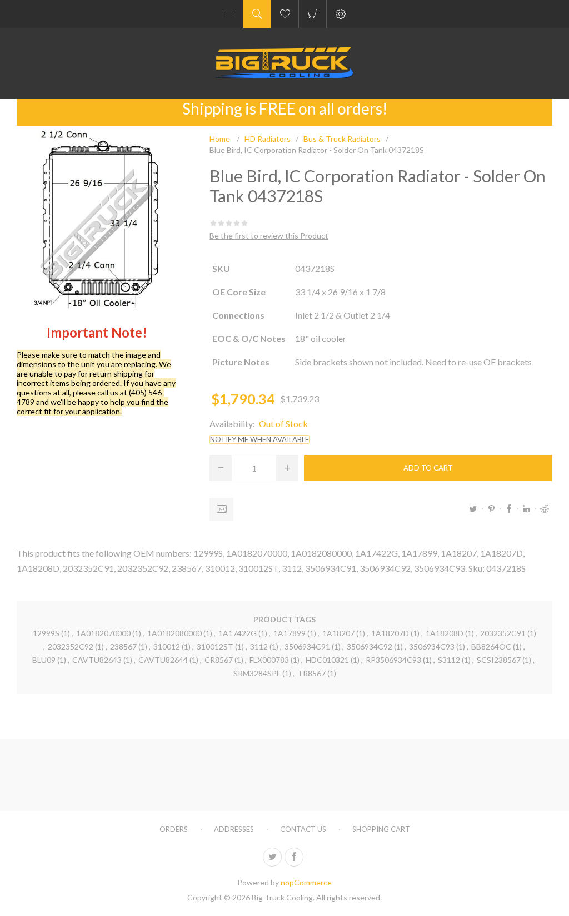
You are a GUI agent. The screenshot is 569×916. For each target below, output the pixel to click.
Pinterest (491, 509)
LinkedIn (526, 509)
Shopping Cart (312, 14)
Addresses (234, 829)
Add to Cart (428, 467)
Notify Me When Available (259, 439)
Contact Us (303, 829)
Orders (173, 829)
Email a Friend (221, 509)
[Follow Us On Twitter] (272, 857)
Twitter (473, 509)
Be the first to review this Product (268, 235)
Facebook (509, 509)
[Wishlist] (284, 14)
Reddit (544, 509)
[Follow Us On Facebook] (293, 857)
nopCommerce (306, 882)
